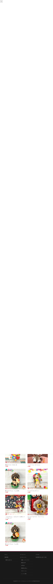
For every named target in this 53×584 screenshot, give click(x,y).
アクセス (37, 554)
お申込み (23, 565)
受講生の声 (23, 562)
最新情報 (6, 557)
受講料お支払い (24, 568)
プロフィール (23, 570)
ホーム (6, 554)
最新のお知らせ (9, 559)
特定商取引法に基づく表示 (41, 557)
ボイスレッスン (23, 557)
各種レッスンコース (25, 559)
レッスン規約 (23, 573)
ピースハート (23, 554)
